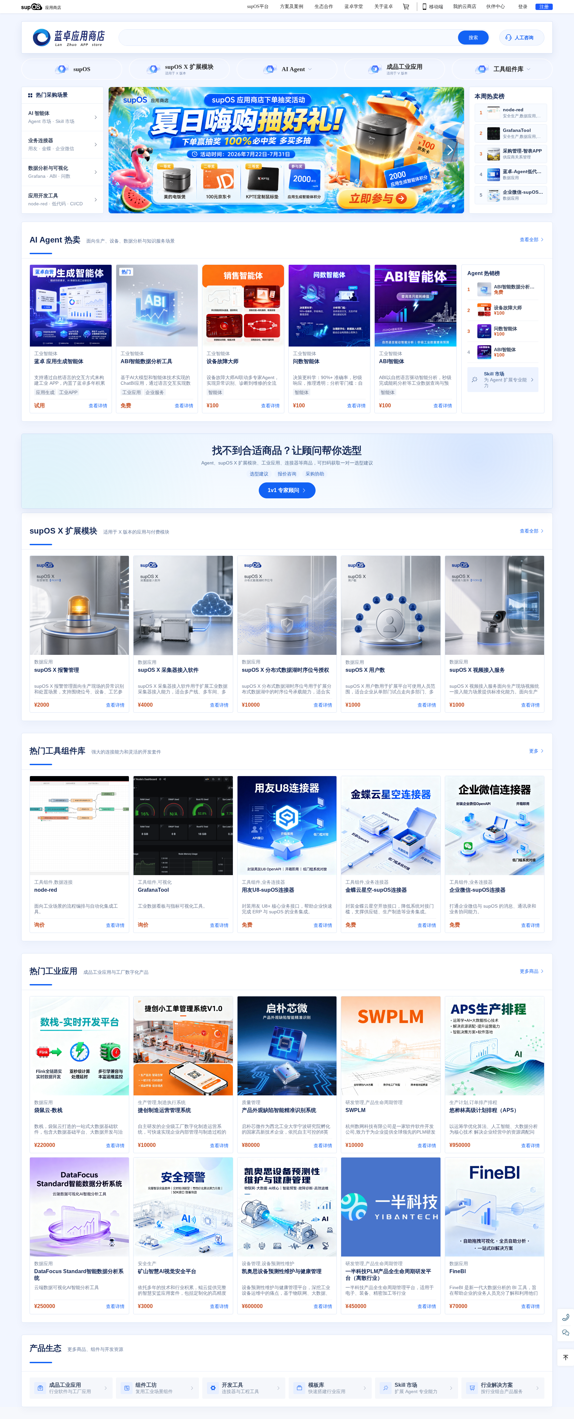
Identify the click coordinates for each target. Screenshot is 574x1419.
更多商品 (530, 971)
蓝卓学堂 (354, 6)
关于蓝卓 (383, 6)
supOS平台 (258, 6)
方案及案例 (292, 6)
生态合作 (325, 6)
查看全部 (530, 239)
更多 (534, 751)
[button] (440, 206)
